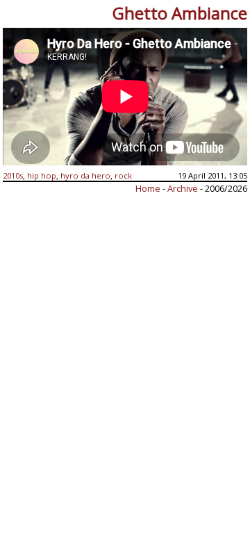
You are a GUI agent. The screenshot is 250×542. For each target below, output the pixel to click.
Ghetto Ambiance (179, 12)
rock (123, 175)
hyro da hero (85, 175)
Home (147, 188)
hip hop (41, 175)
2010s (13, 175)
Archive (183, 188)
